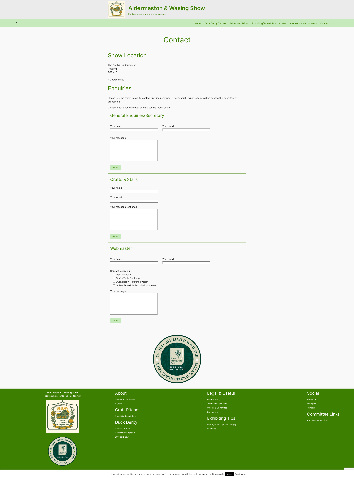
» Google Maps (116, 79)
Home (198, 23)
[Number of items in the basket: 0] (17, 23)
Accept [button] (230, 474)
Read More (240, 474)
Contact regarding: (120, 271)
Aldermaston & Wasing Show (166, 8)
